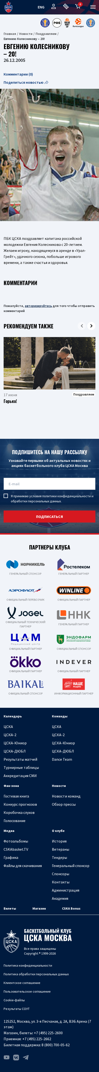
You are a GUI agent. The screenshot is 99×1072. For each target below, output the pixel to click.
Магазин (39, 908)
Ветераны (60, 849)
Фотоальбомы (16, 841)
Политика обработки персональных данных (36, 974)
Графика (11, 857)
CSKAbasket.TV (16, 849)
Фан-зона (11, 786)
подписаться (49, 516)
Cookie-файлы (14, 1000)
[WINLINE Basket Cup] (67, 23)
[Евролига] (78, 23)
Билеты (10, 908)
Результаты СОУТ (17, 1009)
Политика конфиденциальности (28, 965)
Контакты (60, 882)
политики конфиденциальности (66, 496)
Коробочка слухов (19, 812)
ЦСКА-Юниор (15, 742)
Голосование (14, 820)
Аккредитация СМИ (20, 775)
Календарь (13, 716)
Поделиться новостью (23, 82)
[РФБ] (57, 23)
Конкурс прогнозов (20, 804)
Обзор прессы (64, 804)
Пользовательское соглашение (27, 991)
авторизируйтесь (38, 306)
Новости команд (66, 796)
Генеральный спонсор (70, 865)
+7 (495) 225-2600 (48, 1032)
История (59, 841)
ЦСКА (8, 726)
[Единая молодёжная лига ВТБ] (90, 23)
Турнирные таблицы (21, 767)
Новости (25, 34)
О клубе (58, 831)
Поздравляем (46, 34)
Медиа (9, 831)
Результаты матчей (20, 759)
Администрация (65, 890)
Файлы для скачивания (23, 865)
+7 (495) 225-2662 (36, 1038)
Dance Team (62, 759)
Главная (10, 34)
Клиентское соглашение (22, 983)
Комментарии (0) (18, 74)
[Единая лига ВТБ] (45, 23)
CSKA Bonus (71, 908)
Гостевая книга (16, 796)
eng (41, 7)
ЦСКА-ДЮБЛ (15, 751)
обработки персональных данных (36, 501)
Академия (60, 898)
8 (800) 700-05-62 (56, 1044)
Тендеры (59, 857)
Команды (60, 716)
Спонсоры (60, 873)
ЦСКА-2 (10, 734)
